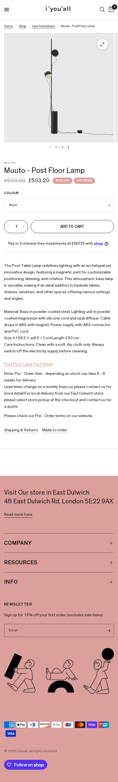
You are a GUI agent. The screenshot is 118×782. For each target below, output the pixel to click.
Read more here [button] (18, 514)
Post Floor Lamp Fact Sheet (28, 364)
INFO (11, 582)
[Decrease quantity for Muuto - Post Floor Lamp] (8, 226)
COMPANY (18, 543)
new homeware (43, 26)
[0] (110, 9)
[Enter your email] (108, 630)
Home (8, 26)
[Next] (68, 147)
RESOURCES (21, 562)
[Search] (102, 9)
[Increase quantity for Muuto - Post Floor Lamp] (23, 226)
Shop (22, 26)
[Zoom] (102, 44)
